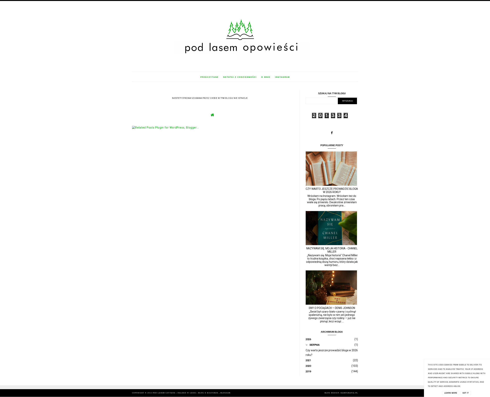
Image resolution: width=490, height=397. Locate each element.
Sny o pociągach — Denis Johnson (332, 307)
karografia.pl (349, 393)
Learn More (450, 393)
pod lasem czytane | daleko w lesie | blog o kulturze (186, 393)
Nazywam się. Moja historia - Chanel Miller (332, 250)
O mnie (265, 77)
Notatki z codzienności (240, 77)
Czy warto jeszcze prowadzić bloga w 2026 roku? (332, 190)
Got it (466, 393)
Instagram (282, 77)
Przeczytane (209, 77)
